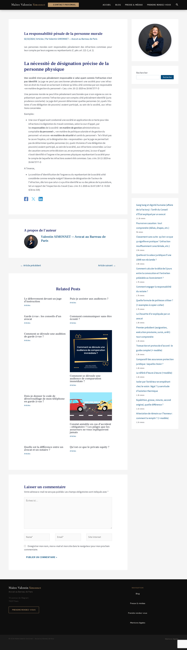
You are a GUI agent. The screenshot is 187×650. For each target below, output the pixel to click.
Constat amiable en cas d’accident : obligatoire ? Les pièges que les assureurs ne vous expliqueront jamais (90, 428)
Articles (40, 38)
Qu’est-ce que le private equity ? (89, 447)
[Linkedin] (41, 199)
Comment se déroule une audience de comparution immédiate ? (85, 378)
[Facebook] (26, 199)
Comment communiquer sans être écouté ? (91, 318)
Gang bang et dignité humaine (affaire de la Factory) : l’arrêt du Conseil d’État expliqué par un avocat (154, 209)
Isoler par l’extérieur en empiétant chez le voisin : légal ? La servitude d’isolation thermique (153, 386)
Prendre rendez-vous (159, 5)
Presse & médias (134, 5)
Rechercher (142, 72)
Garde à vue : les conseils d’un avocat (42, 318)
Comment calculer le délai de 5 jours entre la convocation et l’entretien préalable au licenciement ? (154, 273)
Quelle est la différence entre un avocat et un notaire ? (43, 448)
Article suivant (107, 265)
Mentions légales (137, 622)
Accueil (107, 5)
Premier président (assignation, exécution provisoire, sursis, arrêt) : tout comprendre (153, 332)
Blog (118, 5)
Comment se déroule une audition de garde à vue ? (45, 335)
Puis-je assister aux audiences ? (89, 299)
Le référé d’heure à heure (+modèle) (154, 372)
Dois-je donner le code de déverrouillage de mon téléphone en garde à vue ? (44, 398)
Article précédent (30, 265)
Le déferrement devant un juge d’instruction (43, 300)
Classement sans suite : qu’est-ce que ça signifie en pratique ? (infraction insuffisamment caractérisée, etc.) (154, 241)
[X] (33, 199)
